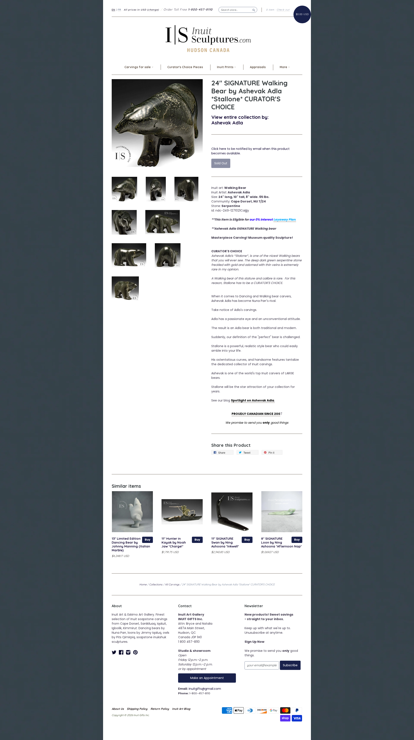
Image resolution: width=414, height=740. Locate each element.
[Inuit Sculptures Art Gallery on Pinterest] (135, 652)
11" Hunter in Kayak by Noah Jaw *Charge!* (174, 542)
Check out (283, 9)
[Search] (253, 9)
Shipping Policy (137, 708)
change (153, 9)
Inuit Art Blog (181, 708)
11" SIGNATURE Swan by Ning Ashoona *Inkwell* (225, 542)
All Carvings (172, 584)
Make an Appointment (207, 678)
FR (119, 9)
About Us (118, 708)
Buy (147, 540)
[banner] (207, 38)
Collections (155, 584)
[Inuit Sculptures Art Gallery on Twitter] (114, 652)
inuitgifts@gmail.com (205, 689)
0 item (270, 9)
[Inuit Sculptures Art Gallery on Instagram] (128, 652)
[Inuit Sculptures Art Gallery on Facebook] (121, 652)
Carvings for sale (138, 67)
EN (113, 9)
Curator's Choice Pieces (185, 67)
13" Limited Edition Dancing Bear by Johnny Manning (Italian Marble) (131, 544)
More (284, 67)
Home (143, 584)
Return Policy (160, 708)
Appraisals (258, 67)
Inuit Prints (225, 67)
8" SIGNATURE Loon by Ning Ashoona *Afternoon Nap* (281, 542)
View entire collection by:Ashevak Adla (240, 119)
